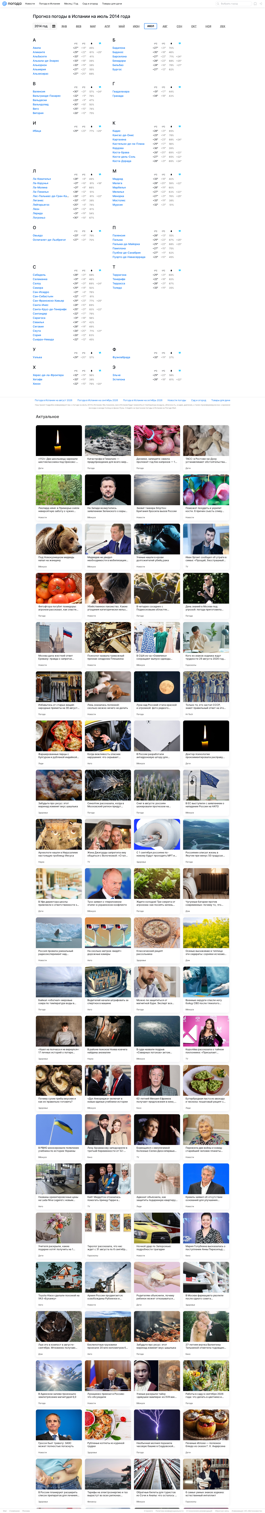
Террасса (119, 283)
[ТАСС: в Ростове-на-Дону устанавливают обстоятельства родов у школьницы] (206, 448)
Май (122, 26)
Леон (36, 209)
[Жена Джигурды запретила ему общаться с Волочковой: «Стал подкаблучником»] (108, 842)
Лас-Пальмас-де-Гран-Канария (54, 196)
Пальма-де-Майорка (126, 244)
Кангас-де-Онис (123, 135)
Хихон (36, 383)
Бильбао (118, 65)
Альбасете (40, 56)
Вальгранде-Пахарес (47, 95)
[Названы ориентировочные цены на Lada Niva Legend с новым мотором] (59, 1186)
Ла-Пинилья (41, 191)
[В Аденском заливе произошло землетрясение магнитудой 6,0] (59, 1383)
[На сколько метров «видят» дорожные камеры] (108, 940)
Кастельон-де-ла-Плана (128, 143)
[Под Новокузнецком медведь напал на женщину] (59, 547)
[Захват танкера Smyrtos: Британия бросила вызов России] (157, 497)
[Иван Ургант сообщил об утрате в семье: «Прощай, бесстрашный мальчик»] (206, 547)
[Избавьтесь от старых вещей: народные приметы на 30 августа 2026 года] (59, 694)
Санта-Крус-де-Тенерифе (50, 309)
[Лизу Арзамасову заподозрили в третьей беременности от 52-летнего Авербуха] (108, 1137)
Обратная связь (222, 1511)
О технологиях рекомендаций (199, 1511)
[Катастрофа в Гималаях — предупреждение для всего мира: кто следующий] (108, 448)
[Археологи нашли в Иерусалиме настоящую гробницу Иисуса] (59, 842)
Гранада (118, 95)
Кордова (118, 148)
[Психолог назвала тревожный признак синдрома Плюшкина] (108, 645)
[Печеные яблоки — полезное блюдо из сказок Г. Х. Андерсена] (206, 1432)
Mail (5, 1511)
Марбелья (119, 187)
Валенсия (39, 91)
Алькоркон (40, 65)
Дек (222, 26)
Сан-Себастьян (43, 296)
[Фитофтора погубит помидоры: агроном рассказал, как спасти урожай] (59, 596)
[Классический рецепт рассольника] (157, 940)
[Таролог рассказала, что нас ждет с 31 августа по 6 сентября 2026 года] (108, 1236)
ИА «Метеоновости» (253, 1511)
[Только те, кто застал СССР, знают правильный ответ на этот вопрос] (206, 694)
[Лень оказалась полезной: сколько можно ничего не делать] (108, 694)
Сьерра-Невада (43, 339)
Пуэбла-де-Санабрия (127, 252)
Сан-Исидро (41, 292)
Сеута (37, 330)
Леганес (38, 200)
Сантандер (40, 313)
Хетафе (37, 379)
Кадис (117, 130)
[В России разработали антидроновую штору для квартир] (157, 744)
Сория (37, 335)
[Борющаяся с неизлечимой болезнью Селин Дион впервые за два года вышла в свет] (157, 1137)
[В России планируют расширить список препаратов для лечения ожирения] (59, 1482)
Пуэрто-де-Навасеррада (129, 257)
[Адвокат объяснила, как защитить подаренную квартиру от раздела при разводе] (157, 1186)
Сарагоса (39, 317)
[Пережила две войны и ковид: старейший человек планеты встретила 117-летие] (206, 1137)
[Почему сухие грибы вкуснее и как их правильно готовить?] (59, 1088)
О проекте (148, 1511)
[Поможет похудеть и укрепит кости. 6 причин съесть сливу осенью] (206, 497)
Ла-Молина (40, 187)
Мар (93, 26)
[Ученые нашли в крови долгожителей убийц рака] (157, 547)
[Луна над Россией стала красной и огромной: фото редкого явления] (157, 694)
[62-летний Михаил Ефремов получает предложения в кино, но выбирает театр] (157, 1088)
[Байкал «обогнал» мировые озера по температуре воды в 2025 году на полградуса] (59, 990)
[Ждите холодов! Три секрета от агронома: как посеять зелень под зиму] (157, 891)
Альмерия (39, 69)
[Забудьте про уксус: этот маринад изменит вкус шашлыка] (59, 793)
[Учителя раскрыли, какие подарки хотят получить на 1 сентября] (59, 1236)
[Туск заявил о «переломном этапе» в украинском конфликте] (108, 891)
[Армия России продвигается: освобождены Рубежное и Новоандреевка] (108, 1285)
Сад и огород (198, 400)
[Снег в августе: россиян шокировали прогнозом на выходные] (157, 793)
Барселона (120, 56)
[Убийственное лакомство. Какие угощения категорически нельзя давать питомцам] (108, 596)
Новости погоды (177, 400)
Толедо (117, 287)
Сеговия (38, 326)
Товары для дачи (220, 400)
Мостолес (119, 200)
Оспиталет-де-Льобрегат (49, 239)
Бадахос (118, 52)
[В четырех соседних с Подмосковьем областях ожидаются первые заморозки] (157, 596)
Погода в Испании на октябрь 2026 (142, 400)
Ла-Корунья (40, 183)
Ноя (208, 26)
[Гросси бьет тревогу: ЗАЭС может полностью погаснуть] (59, 1432)
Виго (36, 108)
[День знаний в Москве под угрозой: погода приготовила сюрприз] (206, 596)
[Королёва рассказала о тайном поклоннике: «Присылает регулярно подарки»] (206, 1039)
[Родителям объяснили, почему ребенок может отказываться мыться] (157, 1285)
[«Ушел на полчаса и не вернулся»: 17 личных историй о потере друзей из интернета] (59, 1039)
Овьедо (38, 235)
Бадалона (119, 47)
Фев (78, 26)
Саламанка (40, 279)
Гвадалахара (121, 91)
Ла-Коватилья (42, 178)
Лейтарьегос (41, 204)
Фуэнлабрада (121, 357)
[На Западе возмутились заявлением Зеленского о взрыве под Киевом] (108, 497)
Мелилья (118, 191)
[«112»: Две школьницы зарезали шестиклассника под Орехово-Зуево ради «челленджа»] (59, 448)
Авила (37, 47)
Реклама (26, 1511)
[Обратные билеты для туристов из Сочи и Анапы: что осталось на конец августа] (157, 1482)
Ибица (37, 130)
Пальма (118, 239)
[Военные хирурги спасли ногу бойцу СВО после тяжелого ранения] (206, 990)
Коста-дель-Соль (124, 156)
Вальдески (40, 100)
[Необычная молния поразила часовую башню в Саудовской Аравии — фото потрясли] (157, 1432)
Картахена (119, 139)
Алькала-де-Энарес (46, 60)
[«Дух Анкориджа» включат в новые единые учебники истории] (108, 1088)
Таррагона (119, 274)
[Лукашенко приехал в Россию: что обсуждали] (108, 1383)
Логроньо (39, 217)
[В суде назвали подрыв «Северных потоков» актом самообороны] (157, 1039)
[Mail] (4, 3)
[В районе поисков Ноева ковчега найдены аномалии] (108, 1039)
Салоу (37, 283)
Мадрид (118, 178)
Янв (64, 26)
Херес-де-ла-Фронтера (48, 375)
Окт (194, 26)
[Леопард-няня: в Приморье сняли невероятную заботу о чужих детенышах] (59, 497)
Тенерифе (119, 279)
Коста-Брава (121, 152)
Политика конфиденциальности (170, 1511)
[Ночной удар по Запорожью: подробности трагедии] (157, 1236)
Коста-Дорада (122, 161)
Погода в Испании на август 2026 (53, 400)
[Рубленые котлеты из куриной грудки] (108, 1432)
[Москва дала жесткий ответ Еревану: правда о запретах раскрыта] (59, 645)
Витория (38, 113)
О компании (14, 1511)
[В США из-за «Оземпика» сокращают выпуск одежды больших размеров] (157, 645)
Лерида (38, 213)
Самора (38, 287)
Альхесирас (40, 73)
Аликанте (39, 52)
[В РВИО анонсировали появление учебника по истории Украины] (59, 1137)
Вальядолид (41, 104)
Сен (179, 26)
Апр (107, 26)
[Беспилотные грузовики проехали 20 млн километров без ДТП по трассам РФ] (108, 1334)
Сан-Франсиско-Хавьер (48, 300)
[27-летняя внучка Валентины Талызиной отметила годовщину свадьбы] (206, 1334)
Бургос (117, 69)
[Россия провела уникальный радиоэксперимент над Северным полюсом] (59, 940)
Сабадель (39, 274)
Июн (136, 26)
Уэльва (37, 357)
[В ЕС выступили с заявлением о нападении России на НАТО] (206, 793)
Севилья (38, 322)
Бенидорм (119, 60)
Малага (117, 183)
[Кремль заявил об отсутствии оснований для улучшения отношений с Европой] (206, 1186)
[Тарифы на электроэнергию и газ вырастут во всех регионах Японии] (108, 1482)
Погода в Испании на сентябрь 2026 (97, 400)
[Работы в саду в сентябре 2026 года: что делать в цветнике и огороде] (206, 1383)
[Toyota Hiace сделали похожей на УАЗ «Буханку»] (59, 1285)
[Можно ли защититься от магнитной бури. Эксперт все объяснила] (157, 990)
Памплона (119, 248)
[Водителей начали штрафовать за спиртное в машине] (108, 990)
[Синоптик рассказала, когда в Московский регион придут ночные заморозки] (108, 793)
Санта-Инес (40, 305)
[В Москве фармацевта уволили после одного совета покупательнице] (206, 1285)
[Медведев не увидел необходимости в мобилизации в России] (108, 547)
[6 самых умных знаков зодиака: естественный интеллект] (206, 1482)
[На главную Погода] (14, 3)
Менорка (118, 196)
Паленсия (119, 235)
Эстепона (119, 379)
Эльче (117, 375)
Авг (165, 26)
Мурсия (118, 204)
